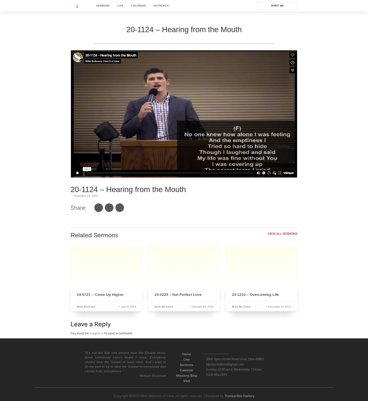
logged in (96, 333)
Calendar (138, 5)
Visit (186, 381)
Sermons (103, 5)
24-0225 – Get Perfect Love (178, 295)
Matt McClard (86, 306)
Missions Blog (186, 375)
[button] (98, 207)
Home (186, 354)
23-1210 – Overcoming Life (255, 295)
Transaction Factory (240, 396)
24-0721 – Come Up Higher (100, 295)
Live (120, 5)
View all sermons (282, 234)
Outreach (161, 5)
